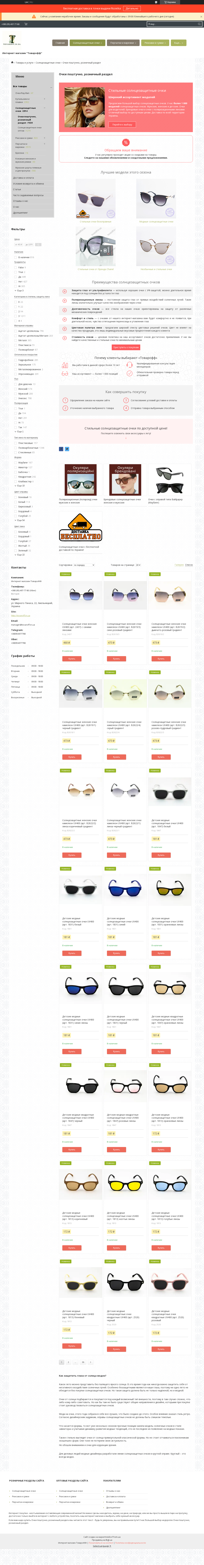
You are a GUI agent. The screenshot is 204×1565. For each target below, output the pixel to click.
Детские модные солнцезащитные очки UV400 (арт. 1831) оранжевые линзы (167, 921)
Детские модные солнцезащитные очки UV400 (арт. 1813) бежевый (78, 1314)
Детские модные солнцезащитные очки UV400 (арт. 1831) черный (123, 1019)
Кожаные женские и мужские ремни (25, 160)
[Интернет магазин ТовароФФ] (12, 40)
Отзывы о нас (20, 200)
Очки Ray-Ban (22, 93)
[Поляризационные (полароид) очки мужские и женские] (80, 480)
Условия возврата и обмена (28, 183)
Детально (132, 8)
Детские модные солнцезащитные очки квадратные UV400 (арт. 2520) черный (123, 1316)
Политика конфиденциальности (130, 1543)
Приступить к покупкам (126, 347)
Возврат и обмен (115, 1502)
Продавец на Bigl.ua (102, 1539)
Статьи (17, 189)
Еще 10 (21, 486)
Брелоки (19, 152)
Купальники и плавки (22, 100)
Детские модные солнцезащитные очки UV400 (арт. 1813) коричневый (78, 1216)
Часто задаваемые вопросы (28, 195)
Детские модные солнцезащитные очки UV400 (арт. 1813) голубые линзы (167, 1216)
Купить (72, 659)
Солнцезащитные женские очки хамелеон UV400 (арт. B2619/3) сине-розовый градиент (124, 627)
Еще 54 (21, 520)
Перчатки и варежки (122, 42)
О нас (16, 206)
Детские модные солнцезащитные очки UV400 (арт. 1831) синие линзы (78, 1019)
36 (83, 1362)
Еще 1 (20, 431)
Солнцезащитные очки (86, 42)
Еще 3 (20, 290)
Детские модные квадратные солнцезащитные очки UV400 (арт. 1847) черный (78, 1117)
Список (189, 564)
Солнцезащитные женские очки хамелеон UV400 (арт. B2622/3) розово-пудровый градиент (169, 725)
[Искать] (199, 24)
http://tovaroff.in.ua (20, 615)
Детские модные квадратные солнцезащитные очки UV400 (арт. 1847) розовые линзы (123, 1117)
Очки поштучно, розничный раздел (27, 119)
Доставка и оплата (23, 177)
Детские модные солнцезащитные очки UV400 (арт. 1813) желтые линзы (123, 1216)
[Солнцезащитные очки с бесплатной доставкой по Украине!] (80, 527)
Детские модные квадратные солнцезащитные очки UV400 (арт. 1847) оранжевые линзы (167, 1019)
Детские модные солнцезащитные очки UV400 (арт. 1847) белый (167, 823)
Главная (60, 42)
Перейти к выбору (122, 124)
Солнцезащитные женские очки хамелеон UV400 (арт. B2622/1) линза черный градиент (124, 823)
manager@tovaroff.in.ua (23, 624)
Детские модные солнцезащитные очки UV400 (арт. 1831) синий (123, 921)
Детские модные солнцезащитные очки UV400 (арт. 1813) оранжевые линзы (167, 1117)
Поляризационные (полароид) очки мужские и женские (78, 501)
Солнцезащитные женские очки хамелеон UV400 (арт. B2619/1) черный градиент (79, 725)
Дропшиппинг (20, 212)
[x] (67, 449)
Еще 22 (21, 555)
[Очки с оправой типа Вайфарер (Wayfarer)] (169, 480)
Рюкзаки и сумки (154, 42)
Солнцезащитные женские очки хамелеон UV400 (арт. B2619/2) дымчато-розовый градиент (169, 627)
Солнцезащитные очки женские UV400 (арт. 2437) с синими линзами (79, 627)
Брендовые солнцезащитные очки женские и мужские (122, 501)
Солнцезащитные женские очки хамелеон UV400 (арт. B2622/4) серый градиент (124, 725)
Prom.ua (116, 1536)
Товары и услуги (24, 62)
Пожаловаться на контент (101, 1543)
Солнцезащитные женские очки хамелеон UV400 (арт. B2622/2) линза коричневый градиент (79, 823)
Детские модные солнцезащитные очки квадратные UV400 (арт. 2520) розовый (168, 1316)
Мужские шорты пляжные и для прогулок (28, 169)
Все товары (20, 86)
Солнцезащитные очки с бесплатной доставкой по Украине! (79, 548)
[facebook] (61, 449)
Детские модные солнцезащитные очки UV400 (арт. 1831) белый (78, 921)
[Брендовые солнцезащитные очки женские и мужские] (125, 480)
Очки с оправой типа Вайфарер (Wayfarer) (165, 501)
